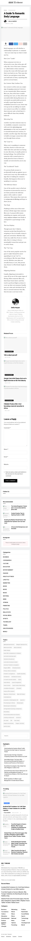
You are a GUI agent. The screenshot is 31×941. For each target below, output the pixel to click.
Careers (14, 936)
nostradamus (7, 697)
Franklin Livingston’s (9, 673)
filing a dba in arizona (10, 670)
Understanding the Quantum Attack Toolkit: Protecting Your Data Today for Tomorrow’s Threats (14, 750)
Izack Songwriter (16, 682)
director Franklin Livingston (11, 665)
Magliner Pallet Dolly (9, 694)
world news (7, 726)
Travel (5, 625)
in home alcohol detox (10, 679)
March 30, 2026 (15, 812)
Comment (7, 428)
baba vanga (7, 650)
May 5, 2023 (7, 410)
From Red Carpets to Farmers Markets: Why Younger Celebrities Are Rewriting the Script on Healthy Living (14, 894)
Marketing (6, 583)
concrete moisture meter (10, 662)
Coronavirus (7, 560)
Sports (5, 618)
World (5, 631)
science (18, 717)
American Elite (8, 647)
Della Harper (13, 21)
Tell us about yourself (10, 355)
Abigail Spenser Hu (22, 644)
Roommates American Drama (12, 714)
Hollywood (6, 676)
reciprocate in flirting (12, 199)
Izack (19, 679)
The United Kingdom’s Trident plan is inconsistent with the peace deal (19, 507)
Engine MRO (7, 667)
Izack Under (7, 685)
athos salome (17, 647)
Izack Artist (7, 682)
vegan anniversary (9, 723)
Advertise (8, 936)
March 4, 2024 (7, 382)
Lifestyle (6, 579)
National (6, 596)
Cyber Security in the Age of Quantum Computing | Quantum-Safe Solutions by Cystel (19, 852)
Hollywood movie (16, 676)
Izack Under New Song (19, 685)
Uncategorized (8, 628)
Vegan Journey (20, 723)
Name (6, 449)
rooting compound (9, 717)
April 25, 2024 (7, 357)
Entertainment (12, 10)
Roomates (6, 711)
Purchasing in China (9, 703)
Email (6, 457)
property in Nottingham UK (11, 700)
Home (5, 10)
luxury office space (9, 691)
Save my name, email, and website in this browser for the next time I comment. (16, 474)
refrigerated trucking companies (13, 708)
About (2, 936)
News (4, 599)
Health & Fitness (8, 576)
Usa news (16, 720)
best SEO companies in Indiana (12, 653)
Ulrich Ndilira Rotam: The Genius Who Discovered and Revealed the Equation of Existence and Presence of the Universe (14, 761)
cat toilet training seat (10, 656)
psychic (22, 700)
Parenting (6, 605)
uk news (6, 720)
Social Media (7, 615)
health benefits (21, 673)
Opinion (5, 602)
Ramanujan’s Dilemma (10, 705)
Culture (5, 563)
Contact (20, 936)
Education (6, 566)
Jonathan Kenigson (9, 688)
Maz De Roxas (21, 694)
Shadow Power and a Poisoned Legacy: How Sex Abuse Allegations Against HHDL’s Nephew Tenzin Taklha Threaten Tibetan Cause (15, 900)
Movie (5, 586)
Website (6, 464)
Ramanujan (20, 703)
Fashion (5, 573)
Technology (7, 622)
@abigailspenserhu (9, 644)
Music (5, 589)
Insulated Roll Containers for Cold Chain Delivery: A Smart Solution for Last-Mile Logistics (14, 808)
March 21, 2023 (9, 23)
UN (11, 720)
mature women (12, 217)
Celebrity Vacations (9, 659)
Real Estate (7, 612)
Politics (6, 609)
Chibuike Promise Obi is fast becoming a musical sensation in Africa (14, 406)
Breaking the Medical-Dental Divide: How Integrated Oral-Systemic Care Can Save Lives (15, 521)
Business (6, 557)
